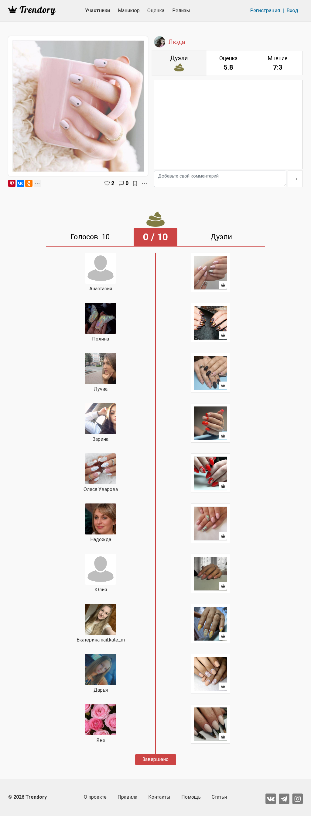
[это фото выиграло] (210, 272)
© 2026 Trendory (27, 797)
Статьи (219, 797)
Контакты (159, 797)
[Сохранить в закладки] (135, 183)
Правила (127, 797)
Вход (292, 10)
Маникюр (129, 10)
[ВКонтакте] (20, 183)
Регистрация (265, 10)
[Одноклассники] (28, 183)
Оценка (155, 10)
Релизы (181, 10)
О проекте (95, 797)
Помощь (191, 797)
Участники (97, 10)
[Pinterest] (11, 183)
